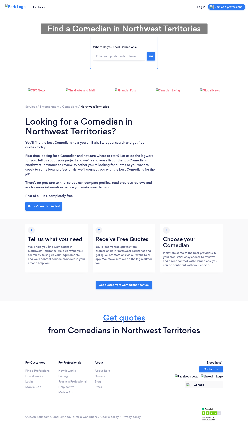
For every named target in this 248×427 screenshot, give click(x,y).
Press (98, 387)
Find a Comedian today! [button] (43, 206)
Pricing (63, 376)
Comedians (70, 107)
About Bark (102, 371)
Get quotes (124, 317)
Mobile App (33, 387)
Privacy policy (131, 417)
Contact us (211, 369)
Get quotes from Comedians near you (124, 285)
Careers (100, 376)
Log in (201, 7)
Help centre (66, 387)
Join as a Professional (72, 381)
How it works (34, 376)
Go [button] (151, 56)
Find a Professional (37, 371)
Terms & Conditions (84, 417)
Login (29, 381)
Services (31, 107)
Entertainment (49, 107)
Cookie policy (109, 417)
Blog (98, 381)
